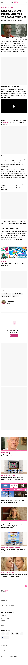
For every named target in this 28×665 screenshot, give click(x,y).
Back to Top (20, 586)
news (2, 498)
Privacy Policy (4, 645)
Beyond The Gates (6, 608)
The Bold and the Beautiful (8, 605)
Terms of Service (4, 647)
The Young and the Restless (8, 603)
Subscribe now (14, 335)
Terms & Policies (5, 623)
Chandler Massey (17, 293)
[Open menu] (2, 2)
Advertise (3, 620)
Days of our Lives (6, 293)
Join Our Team (5, 618)
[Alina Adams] (4, 302)
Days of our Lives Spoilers (7, 522)
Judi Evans (15, 296)
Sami (11, 186)
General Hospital (5, 600)
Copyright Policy (4, 650)
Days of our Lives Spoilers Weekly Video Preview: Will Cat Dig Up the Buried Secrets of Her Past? (13, 525)
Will (13, 163)
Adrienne (5, 122)
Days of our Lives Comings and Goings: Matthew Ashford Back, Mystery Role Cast (13, 551)
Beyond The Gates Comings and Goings (11, 475)
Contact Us (4, 625)
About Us (3, 615)
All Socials (5, 638)
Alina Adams (6, 20)
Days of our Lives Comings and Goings (10, 547)
